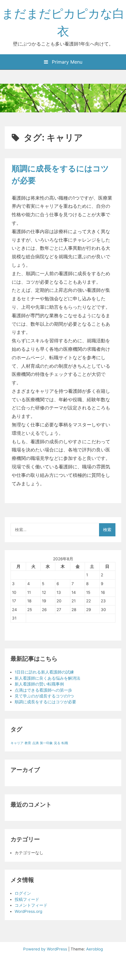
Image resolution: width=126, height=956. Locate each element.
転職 (65, 743)
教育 (28, 743)
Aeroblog (94, 949)
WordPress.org (28, 911)
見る (57, 743)
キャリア (17, 743)
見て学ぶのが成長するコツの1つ (44, 696)
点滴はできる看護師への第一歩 (43, 690)
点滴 (35, 743)
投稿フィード (27, 899)
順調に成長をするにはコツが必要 (45, 701)
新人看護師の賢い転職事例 (39, 684)
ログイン (23, 893)
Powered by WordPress (45, 949)
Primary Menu (66, 62)
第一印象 (46, 743)
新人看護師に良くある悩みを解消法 (47, 678)
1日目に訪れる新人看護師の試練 (44, 672)
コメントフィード (31, 905)
